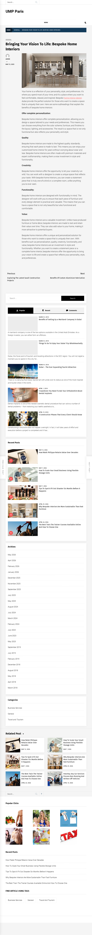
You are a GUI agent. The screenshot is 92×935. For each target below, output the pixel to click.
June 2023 (12, 636)
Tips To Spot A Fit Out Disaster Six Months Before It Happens (32, 759)
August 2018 (13, 670)
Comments (73, 310)
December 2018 (14, 665)
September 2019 (14, 647)
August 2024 (13, 607)
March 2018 (12, 688)
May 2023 (12, 641)
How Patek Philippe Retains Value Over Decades (58, 452)
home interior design (73, 98)
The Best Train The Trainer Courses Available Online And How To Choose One (31, 776)
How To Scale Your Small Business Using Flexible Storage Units (73, 742)
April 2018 (12, 682)
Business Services (15, 708)
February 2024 (13, 624)
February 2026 (13, 566)
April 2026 (12, 560)
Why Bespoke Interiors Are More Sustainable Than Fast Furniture (74, 759)
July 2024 (12, 613)
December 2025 (14, 578)
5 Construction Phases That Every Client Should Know (60, 415)
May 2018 (12, 676)
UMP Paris (15, 11)
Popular (22, 310)
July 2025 (12, 595)
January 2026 (13, 572)
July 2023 (12, 630)
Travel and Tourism (15, 720)
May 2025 (12, 601)
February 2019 (13, 659)
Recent (47, 310)
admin (8, 59)
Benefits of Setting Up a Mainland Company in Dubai (60, 319)
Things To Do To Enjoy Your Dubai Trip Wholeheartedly (61, 343)
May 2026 (12, 555)
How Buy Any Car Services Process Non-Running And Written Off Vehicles (73, 776)
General (9, 39)
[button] (85, 23)
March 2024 (12, 618)
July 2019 (12, 653)
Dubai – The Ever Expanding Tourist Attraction (57, 367)
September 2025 (14, 589)
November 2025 (14, 584)
